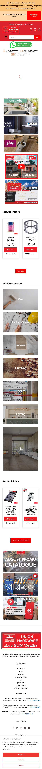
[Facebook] (13, 728)
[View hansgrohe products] (21, 106)
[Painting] (20, 299)
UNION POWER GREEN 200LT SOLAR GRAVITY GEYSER (11, 509)
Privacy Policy (21, 685)
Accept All (21, 754)
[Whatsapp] (17, 728)
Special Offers (21, 683)
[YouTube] (29, 728)
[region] (21, 752)
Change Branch (35, 15)
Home (21, 671)
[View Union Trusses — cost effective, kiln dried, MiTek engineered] (21, 192)
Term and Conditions (21, 688)
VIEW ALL (20, 271)
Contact (21, 680)
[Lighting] (20, 414)
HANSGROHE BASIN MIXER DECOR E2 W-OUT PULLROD (31, 509)
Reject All (21, 765)
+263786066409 (34, 701)
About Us (21, 674)
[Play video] (21, 166)
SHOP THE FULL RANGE (21, 540)
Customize (21, 760)
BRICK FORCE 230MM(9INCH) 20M (31, 239)
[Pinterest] (25, 728)
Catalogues (21, 669)
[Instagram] (21, 728)
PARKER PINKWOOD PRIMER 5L (11, 239)
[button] (21, 166)
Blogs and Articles (21, 677)
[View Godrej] (21, 143)
